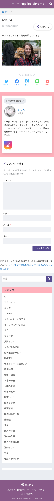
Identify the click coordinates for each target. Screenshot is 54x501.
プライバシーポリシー (37, 490)
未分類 (7, 420)
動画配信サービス (12, 352)
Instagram (8, 150)
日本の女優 (9, 386)
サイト (6, 236)
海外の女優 (9, 436)
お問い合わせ (27, 494)
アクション (9, 302)
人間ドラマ (9, 341)
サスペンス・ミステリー (15, 319)
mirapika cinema (30, 4)
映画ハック (9, 397)
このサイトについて (16, 490)
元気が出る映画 (11, 347)
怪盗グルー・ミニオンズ (15, 364)
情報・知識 (9, 375)
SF (5, 297)
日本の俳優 (9, 380)
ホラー (7, 330)
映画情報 (8, 408)
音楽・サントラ (11, 459)
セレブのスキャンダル (14, 325)
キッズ (7, 308)
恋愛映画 (8, 369)
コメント (7, 180)
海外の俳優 (9, 431)
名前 (6, 213)
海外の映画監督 (11, 442)
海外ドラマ (9, 447)
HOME (28, 484)
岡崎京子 (8, 358)
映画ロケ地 (9, 403)
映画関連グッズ (11, 414)
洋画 (6, 425)
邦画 (6, 453)
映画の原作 (9, 392)
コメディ (8, 313)
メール (7, 225)
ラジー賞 (8, 336)
